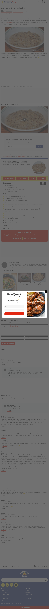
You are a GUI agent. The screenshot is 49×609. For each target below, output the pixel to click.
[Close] (46, 291)
